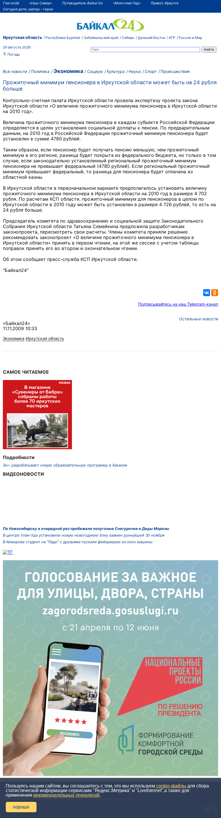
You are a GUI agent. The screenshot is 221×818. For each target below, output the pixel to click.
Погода (13, 54)
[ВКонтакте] (206, 292)
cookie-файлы (171, 785)
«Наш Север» (40, 3)
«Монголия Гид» (126, 3)
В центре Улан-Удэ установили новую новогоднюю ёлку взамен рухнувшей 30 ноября (83, 535)
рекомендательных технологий (66, 795)
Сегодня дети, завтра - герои (28, 9)
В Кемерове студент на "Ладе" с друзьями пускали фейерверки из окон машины (78, 541)
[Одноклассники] (214, 292)
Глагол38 (11, 3)
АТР (172, 37)
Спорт (151, 71)
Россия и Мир (190, 37)
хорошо (21, 806)
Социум (95, 71)
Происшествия (175, 71)
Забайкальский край (101, 37)
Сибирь (128, 37)
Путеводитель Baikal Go (82, 3)
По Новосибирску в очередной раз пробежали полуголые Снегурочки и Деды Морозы (86, 528)
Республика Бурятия (62, 37)
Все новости (15, 71)
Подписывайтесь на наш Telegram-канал (178, 304)
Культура (116, 71)
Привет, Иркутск (164, 3)
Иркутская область (22, 37)
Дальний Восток (151, 37)
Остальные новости (198, 318)
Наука (135, 71)
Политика (40, 71)
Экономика (68, 71)
